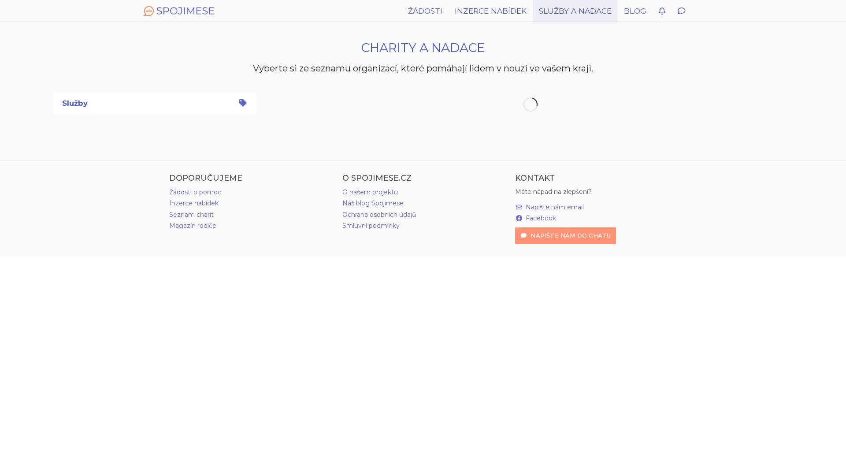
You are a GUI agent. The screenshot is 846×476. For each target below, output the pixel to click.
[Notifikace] (662, 11)
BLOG (635, 10)
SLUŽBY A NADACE (575, 10)
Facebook (540, 218)
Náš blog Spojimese (373, 203)
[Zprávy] (681, 11)
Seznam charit (191, 215)
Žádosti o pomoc (195, 192)
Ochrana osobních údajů (379, 215)
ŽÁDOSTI (425, 10)
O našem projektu (370, 192)
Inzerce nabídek (194, 203)
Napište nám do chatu (570, 235)
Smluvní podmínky (371, 226)
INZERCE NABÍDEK (491, 10)
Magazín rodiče (192, 226)
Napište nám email (554, 207)
